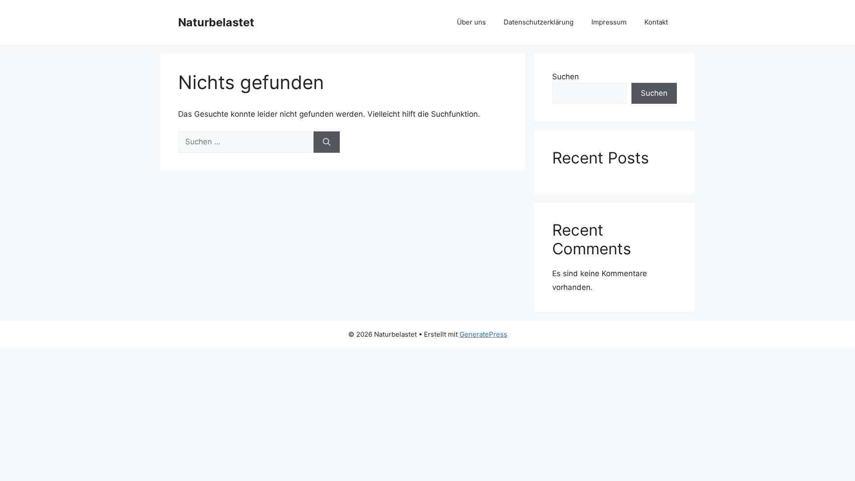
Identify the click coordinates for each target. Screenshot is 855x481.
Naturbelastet (216, 22)
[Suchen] (327, 142)
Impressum (609, 22)
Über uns (471, 22)
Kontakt (656, 22)
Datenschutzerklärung (539, 22)
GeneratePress (483, 334)
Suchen (565, 76)
